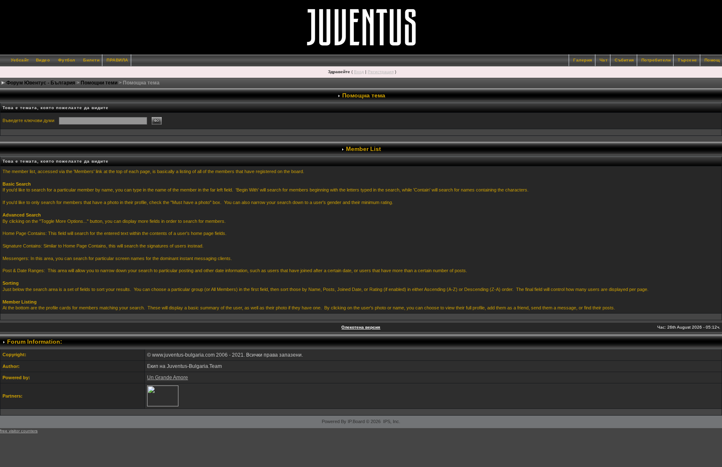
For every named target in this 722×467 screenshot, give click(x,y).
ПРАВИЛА (117, 60)
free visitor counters (19, 431)
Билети (91, 60)
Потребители (656, 60)
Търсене (687, 60)
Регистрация (381, 71)
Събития (624, 60)
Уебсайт (20, 60)
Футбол (66, 60)
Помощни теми (99, 83)
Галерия (582, 60)
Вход (359, 71)
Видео (43, 60)
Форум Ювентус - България (40, 83)
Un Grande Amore (167, 377)
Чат (604, 60)
